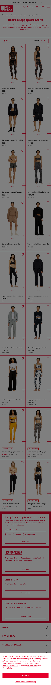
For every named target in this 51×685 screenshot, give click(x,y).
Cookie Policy (7, 668)
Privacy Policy (32, 666)
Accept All (25, 675)
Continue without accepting (25, 682)
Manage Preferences (10, 666)
